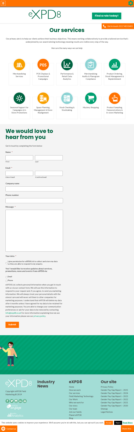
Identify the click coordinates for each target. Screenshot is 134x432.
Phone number (12, 195)
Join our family (75, 412)
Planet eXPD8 (75, 415)
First (7, 162)
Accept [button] (108, 423)
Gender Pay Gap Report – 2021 (114, 402)
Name (9, 152)
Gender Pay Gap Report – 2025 (114, 390)
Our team (73, 409)
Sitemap (104, 409)
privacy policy (39, 316)
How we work (75, 390)
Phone (10, 280)
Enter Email (10, 177)
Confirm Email (41, 177)
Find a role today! (106, 16)
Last (37, 162)
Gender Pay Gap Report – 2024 (114, 393)
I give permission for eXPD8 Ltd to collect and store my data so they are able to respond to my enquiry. (32, 262)
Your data (10, 256)
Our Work (73, 399)
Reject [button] (118, 423)
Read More (128, 423)
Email (8, 168)
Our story (73, 405)
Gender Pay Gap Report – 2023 (114, 396)
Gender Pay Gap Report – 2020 (114, 405)
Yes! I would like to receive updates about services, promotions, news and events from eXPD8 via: (28, 269)
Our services (74, 393)
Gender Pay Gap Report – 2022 (114, 399)
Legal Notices (107, 412)
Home (71, 387)
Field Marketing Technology (81, 396)
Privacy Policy (107, 387)
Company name (12, 183)
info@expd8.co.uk (13, 313)
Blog (71, 418)
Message (10, 207)
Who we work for (76, 402)
